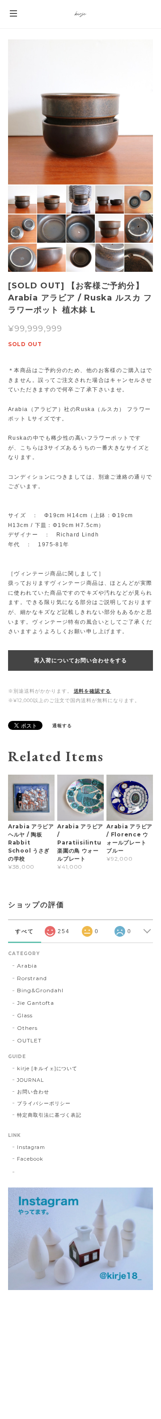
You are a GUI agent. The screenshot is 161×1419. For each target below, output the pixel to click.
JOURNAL (30, 1080)
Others (27, 1028)
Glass (25, 1015)
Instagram (31, 1147)
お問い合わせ (33, 1092)
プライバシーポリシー (44, 1103)
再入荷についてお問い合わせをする (80, 660)
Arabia (27, 965)
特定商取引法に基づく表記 (49, 1115)
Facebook (30, 1159)
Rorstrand (32, 978)
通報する (62, 726)
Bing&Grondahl (40, 990)
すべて (24, 931)
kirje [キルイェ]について (47, 1068)
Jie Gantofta (35, 1002)
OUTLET (29, 1040)
